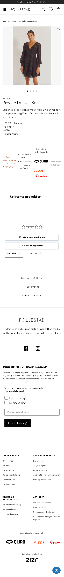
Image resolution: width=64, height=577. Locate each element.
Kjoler (24, 21)
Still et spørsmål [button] (33, 245)
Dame (17, 21)
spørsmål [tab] (32, 253)
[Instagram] (38, 348)
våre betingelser (47, 379)
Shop (11, 21)
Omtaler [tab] (11, 253)
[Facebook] (26, 348)
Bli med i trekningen (17, 423)
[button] (27, 91)
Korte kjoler (33, 21)
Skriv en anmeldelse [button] (33, 237)
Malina (6, 98)
